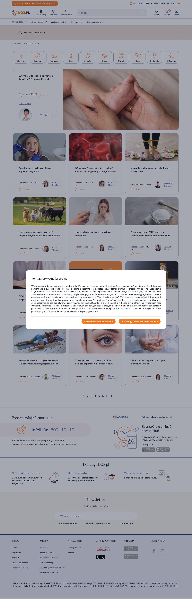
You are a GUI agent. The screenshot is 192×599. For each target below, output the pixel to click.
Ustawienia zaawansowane (98, 321)
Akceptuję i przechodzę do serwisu (139, 321)
